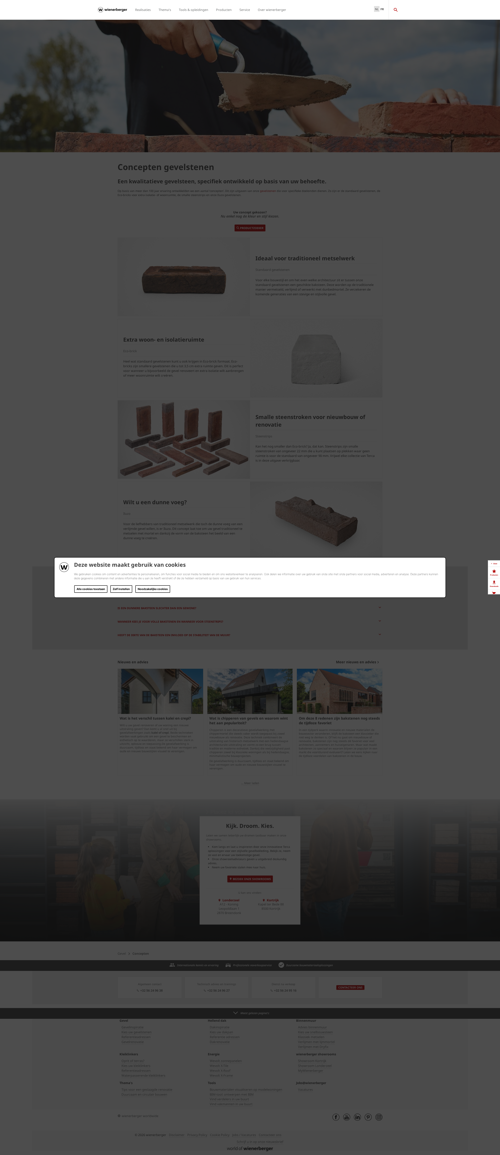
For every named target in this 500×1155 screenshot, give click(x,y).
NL (377, 9)
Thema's (165, 10)
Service (244, 10)
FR (382, 9)
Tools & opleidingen (193, 10)
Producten (224, 10)
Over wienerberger (272, 10)
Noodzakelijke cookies (153, 589)
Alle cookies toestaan (91, 589)
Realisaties (143, 10)
